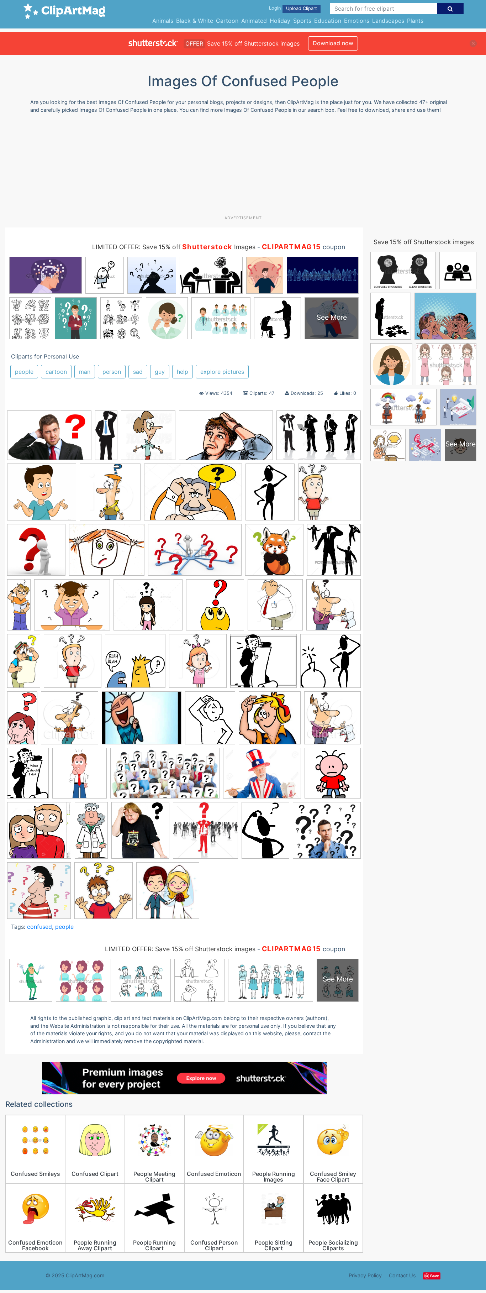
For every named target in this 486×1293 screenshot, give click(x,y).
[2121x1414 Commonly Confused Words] (49, 439)
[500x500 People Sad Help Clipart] (332, 776)
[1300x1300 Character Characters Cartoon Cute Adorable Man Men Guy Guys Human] (274, 553)
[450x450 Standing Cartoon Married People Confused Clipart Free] (168, 894)
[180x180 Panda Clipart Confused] (329, 495)
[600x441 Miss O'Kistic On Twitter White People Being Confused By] (262, 776)
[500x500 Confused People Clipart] (135, 664)
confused (39, 926)
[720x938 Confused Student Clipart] (270, 495)
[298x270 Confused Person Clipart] (263, 664)
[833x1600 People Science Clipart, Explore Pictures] (91, 833)
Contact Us (402, 1275)
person (111, 371)
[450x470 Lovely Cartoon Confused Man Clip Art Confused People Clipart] (332, 721)
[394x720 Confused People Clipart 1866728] (23, 663)
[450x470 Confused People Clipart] (69, 721)
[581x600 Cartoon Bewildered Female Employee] (148, 438)
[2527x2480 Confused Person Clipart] (330, 663)
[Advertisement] (243, 166)
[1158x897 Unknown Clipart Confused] (106, 553)
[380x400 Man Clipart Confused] (79, 776)
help (182, 371)
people (24, 371)
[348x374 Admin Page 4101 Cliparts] (103, 894)
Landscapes (388, 20)
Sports (302, 20)
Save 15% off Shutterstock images (424, 242)
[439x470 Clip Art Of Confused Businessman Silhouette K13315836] (333, 552)
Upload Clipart (301, 8)
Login (275, 8)
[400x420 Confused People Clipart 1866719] (275, 608)
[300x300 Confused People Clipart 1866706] (215, 608)
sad (138, 371)
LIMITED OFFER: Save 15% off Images (173, 247)
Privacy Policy (365, 1275)
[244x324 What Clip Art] (265, 833)
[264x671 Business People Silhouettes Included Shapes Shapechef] (106, 438)
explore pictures (222, 371)
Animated (254, 20)
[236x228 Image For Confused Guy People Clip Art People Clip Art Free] (269, 721)
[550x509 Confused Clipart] (41, 495)
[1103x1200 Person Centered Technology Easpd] (140, 833)
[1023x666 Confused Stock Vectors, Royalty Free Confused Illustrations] (193, 495)
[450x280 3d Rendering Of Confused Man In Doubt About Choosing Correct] (194, 553)
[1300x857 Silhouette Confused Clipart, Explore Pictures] (318, 438)
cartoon (56, 371)
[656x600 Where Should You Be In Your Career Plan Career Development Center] (326, 833)
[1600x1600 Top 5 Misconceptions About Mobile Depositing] (36, 553)
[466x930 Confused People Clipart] (22, 721)
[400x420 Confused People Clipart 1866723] (333, 608)
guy (160, 371)
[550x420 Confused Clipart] (72, 608)
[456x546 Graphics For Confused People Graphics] (210, 721)
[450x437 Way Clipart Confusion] (205, 833)
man (84, 371)
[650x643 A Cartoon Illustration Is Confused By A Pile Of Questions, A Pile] (38, 894)
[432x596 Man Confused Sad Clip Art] (27, 776)
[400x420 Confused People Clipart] (110, 495)
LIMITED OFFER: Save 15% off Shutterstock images (180, 949)
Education (327, 20)
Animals (162, 20)
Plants (415, 20)
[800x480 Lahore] (226, 439)
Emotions (356, 20)
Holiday (280, 20)
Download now (333, 43)
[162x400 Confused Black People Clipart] (18, 608)
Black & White (194, 20)
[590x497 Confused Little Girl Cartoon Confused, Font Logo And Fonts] (148, 608)
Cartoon (227, 20)
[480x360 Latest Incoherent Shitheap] (141, 721)
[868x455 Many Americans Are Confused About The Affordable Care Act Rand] (165, 776)
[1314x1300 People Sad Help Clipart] (39, 833)
